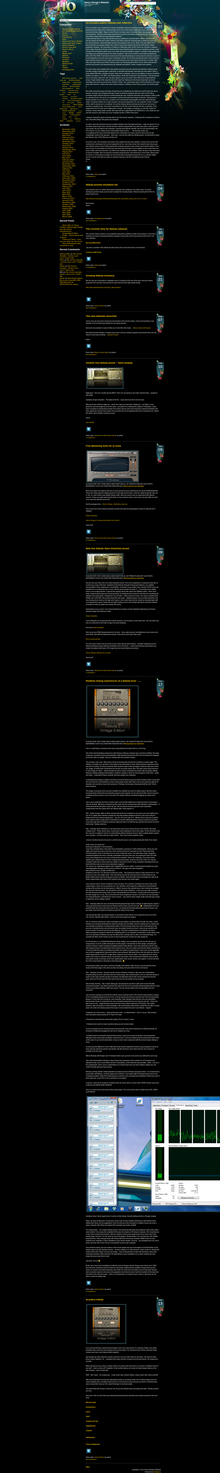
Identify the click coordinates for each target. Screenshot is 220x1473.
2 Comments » (91, 176)
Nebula (65, 55)
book (69, 94)
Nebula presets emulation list (102, 184)
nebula (64, 113)
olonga (71, 113)
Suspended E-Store (70, 233)
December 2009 (68, 202)
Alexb (88, 1412)
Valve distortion (98, 627)
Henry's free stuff (69, 47)
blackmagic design (73, 90)
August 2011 (67, 168)
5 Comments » (91, 1291)
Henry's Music (68, 49)
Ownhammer (90, 1437)
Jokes (64, 51)
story (63, 117)
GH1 (63, 102)
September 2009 (69, 206)
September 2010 (69, 184)
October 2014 (67, 133)
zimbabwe (70, 121)
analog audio (66, 82)
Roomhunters (91, 1407)
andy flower (65, 84)
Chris (62, 260)
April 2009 (66, 215)
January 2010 (67, 200)
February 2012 (68, 160)
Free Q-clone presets (93, 639)
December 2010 (68, 178)
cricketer (65, 98)
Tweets (65, 68)
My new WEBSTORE (93, 243)
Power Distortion (91, 516)
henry (79, 102)
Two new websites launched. (101, 316)
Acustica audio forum (93, 252)
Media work (67, 53)
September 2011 (69, 166)
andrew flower (77, 82)
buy (74, 94)
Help (64, 39)
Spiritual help (67, 63)
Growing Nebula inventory (100, 275)
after (88, 1467)
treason (64, 119)
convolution (74, 96)
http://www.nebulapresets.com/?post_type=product (103, 287)
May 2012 (66, 158)
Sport (64, 65)
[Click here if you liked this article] (89, 170)
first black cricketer (77, 98)
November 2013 (68, 141)
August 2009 (67, 208)
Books (64, 33)
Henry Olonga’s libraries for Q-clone (98, 653)
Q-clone (65, 59)
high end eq (73, 108)
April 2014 (66, 135)
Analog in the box (92, 1421)
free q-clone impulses (74, 100)
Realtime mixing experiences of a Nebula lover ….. (113, 681)
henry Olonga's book (68, 106)
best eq (64, 86)
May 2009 (66, 213)
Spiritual (65, 61)
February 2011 (68, 176)
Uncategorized (68, 70)
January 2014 (67, 139)
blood (64, 92)
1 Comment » (90, 438)
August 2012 (67, 152)
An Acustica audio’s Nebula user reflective (109, 23)
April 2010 (66, 194)
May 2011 (66, 174)
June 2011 (66, 172)
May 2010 (66, 192)
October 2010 (67, 182)
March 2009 (67, 217)
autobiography (76, 84)
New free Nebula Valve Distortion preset (107, 548)
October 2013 (67, 143)
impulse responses (68, 110)
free (63, 100)
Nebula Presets (113, 335)
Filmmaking (67, 37)
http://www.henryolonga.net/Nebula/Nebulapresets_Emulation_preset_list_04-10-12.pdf (116, 199)
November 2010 (68, 180)
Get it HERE (90, 422)
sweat (70, 117)
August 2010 (67, 186)
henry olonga (78, 105)
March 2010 (67, 196)
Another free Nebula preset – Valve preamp (109, 363)
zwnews (78, 121)
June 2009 (66, 210)
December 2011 (68, 164)
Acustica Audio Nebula (71, 29)
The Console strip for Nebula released (106, 229)
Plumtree (66, 57)
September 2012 (69, 150)
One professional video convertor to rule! (70, 244)
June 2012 (66, 156)
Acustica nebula (74, 80)
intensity (80, 110)
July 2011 (66, 170)
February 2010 (68, 198)
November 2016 (68, 129)
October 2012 (67, 148)
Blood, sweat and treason (142, 328)
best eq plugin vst (67, 88)
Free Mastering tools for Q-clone (103, 446)
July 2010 (66, 188)
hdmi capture (70, 102)
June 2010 (66, 190)
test (76, 117)
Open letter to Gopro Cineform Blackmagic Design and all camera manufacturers (71, 228)
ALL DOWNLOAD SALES (72, 31)
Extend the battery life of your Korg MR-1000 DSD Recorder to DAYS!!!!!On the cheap (71, 281)
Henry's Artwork (68, 45)
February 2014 (68, 137)
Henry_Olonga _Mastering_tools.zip (114, 504)
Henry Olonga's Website (97, 2)
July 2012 (66, 154)
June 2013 (66, 145)
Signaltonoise (91, 1426)
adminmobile (65, 254)
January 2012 (67, 162)
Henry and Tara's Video (71, 43)
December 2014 (68, 131)
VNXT (88, 1416)
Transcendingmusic (93, 1444)
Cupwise (89, 1430)
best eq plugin (75, 86)
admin (62, 266)
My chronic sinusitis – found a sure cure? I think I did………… (71, 256)
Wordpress (157, 1472)
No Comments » (91, 221)
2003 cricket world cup (69, 78)
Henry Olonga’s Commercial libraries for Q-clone (102, 520)
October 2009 (67, 204)
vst (71, 119)
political (79, 113)
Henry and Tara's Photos (72, 41)
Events (65, 35)
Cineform (64, 96)
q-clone (64, 115)
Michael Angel (91, 1402)
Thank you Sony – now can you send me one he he (71, 240)
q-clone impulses (75, 115)
